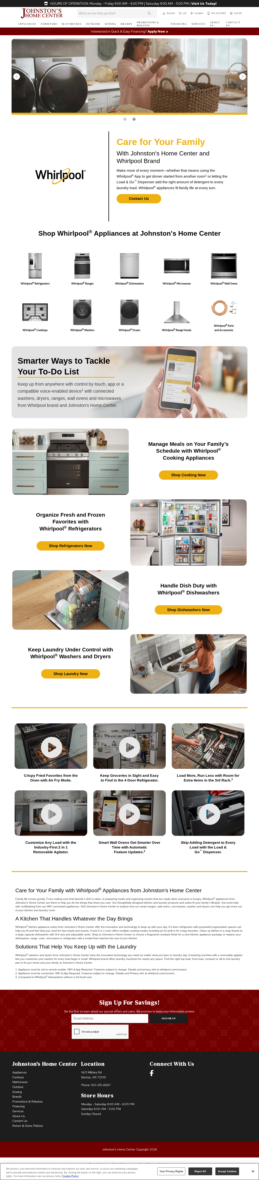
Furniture (49, 24)
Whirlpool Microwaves (177, 283)
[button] (164, 13)
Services (199, 24)
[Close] (253, 1171)
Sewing (110, 24)
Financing (179, 24)
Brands (126, 24)
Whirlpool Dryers (129, 330)
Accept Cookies (227, 1171)
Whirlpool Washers (82, 330)
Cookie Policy (70, 1176)
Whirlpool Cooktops (35, 330)
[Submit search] (149, 13)
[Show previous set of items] (16, 76)
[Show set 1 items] (134, 119)
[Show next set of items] (242, 76)
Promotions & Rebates (148, 24)
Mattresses (71, 24)
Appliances (27, 24)
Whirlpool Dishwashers (129, 283)
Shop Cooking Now (188, 475)
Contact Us (233, 24)
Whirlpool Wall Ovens (223, 283)
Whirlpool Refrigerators (35, 283)
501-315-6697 (101, 1085)
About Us (215, 24)
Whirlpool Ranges (82, 283)
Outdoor (93, 24)
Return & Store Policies (27, 1126)
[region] (129, 1171)
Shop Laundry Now (70, 674)
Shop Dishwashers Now (188, 610)
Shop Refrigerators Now (70, 546)
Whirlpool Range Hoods (176, 330)
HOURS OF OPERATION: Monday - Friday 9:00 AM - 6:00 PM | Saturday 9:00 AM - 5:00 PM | (133, 3)
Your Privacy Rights (171, 1171)
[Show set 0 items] (124, 119)
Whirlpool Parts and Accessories (224, 328)
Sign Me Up (169, 1018)
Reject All (200, 1171)
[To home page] (42, 13)
